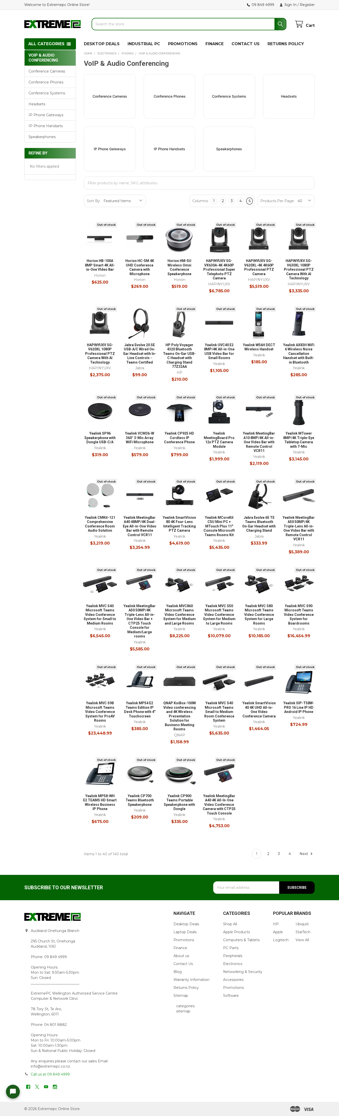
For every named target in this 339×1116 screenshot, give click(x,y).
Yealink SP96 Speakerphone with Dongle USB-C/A (100, 437)
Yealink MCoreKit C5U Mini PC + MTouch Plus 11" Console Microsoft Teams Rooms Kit (219, 526)
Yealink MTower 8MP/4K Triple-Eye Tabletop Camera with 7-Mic (298, 439)
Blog (177, 971)
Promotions (183, 940)
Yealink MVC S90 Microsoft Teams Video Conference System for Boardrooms (299, 614)
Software (231, 995)
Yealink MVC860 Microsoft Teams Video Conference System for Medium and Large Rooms (179, 614)
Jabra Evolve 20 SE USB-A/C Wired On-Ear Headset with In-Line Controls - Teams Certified (139, 353)
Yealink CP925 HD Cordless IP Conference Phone (179, 437)
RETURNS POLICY (286, 43)
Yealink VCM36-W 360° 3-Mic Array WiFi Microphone (139, 437)
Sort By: (94, 201)
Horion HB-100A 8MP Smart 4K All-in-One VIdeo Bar (100, 265)
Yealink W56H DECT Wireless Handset (259, 347)
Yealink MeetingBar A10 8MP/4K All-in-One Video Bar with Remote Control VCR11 (259, 442)
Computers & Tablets (241, 940)
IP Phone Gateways (46, 115)
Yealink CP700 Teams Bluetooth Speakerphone (140, 800)
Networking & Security (242, 971)
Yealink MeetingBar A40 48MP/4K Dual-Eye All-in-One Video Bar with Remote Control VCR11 (139, 526)
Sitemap (180, 995)
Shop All (230, 924)
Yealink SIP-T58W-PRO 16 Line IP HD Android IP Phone (298, 707)
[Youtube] (46, 1087)
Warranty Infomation (191, 979)
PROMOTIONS (183, 43)
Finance (180, 948)
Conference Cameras (47, 71)
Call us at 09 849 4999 (50, 1074)
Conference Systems (47, 93)
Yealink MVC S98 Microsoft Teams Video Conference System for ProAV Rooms (100, 711)
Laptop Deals (185, 932)
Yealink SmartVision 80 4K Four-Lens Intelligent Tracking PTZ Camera (179, 524)
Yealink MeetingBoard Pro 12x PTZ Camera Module (219, 439)
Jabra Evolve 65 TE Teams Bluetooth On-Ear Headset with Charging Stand (259, 524)
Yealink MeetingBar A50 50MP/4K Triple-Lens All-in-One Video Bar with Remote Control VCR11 (299, 528)
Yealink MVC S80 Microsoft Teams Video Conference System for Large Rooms (259, 614)
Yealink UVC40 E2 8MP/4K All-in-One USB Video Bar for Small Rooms (219, 351)
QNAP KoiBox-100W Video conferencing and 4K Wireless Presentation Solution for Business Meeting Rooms (179, 716)
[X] (37, 1087)
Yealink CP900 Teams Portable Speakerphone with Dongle (179, 802)
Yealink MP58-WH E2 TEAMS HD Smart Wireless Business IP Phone (100, 802)
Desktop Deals (186, 924)
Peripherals (232, 956)
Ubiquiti (302, 924)
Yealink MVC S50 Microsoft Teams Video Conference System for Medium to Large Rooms (219, 614)
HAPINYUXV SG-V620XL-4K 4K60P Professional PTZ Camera (259, 267)
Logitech (281, 940)
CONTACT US (246, 43)
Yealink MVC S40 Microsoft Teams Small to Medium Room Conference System (219, 711)
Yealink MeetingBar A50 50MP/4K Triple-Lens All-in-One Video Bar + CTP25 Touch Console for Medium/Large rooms (140, 621)
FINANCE (214, 43)
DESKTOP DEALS (102, 43)
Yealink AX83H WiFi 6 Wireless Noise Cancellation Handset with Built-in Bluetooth (298, 353)
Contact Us (183, 964)
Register (307, 4)
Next (304, 854)
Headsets (37, 104)
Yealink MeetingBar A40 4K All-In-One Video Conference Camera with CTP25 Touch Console (219, 804)
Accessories (233, 979)
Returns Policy (186, 987)
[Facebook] (28, 1087)
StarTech (303, 932)
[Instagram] (55, 1087)
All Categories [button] (46, 43)
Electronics (232, 964)
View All (302, 940)
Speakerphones (42, 137)
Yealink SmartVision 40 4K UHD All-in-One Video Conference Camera (259, 709)
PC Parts (230, 948)
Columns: (200, 201)
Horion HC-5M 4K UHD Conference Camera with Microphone (139, 267)
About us (181, 956)
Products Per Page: (277, 201)
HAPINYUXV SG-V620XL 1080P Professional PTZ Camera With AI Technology (100, 353)
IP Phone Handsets (46, 126)
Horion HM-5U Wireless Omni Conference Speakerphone (179, 267)
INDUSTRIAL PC (144, 43)
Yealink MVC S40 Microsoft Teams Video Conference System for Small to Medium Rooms (100, 614)
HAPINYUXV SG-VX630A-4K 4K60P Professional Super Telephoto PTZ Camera (219, 269)
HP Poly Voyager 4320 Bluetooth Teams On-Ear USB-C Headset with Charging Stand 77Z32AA (179, 356)
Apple (278, 932)
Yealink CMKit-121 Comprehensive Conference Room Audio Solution (100, 524)
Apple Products (236, 932)
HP (276, 924)
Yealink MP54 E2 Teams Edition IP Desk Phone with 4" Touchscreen (139, 709)
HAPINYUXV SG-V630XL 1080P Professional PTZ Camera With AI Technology (299, 269)
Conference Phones (46, 82)
